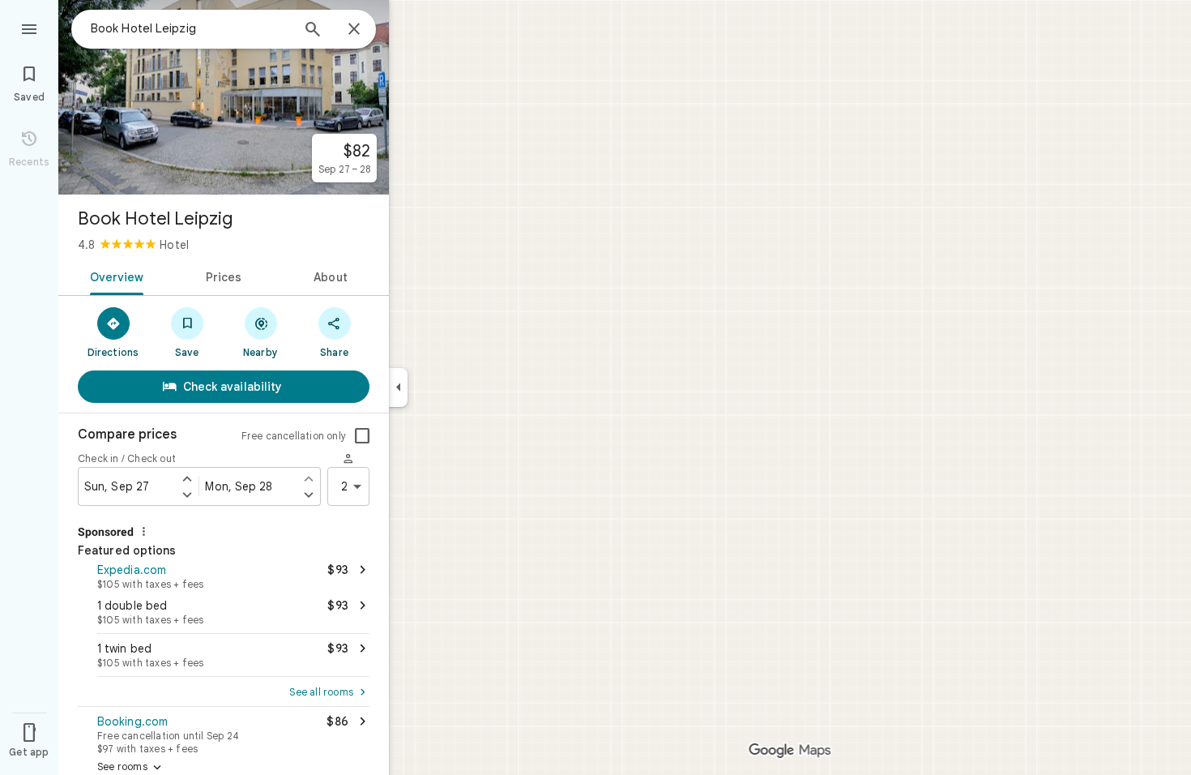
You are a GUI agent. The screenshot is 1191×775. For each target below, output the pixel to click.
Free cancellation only (293, 436)
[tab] (114, 275)
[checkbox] (362, 436)
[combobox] (190, 28)
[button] (223, 575)
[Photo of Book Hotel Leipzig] (223, 97)
